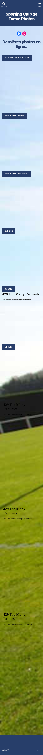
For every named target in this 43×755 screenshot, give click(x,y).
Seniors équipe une (14, 115)
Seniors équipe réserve (17, 173)
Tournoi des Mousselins (17, 58)
